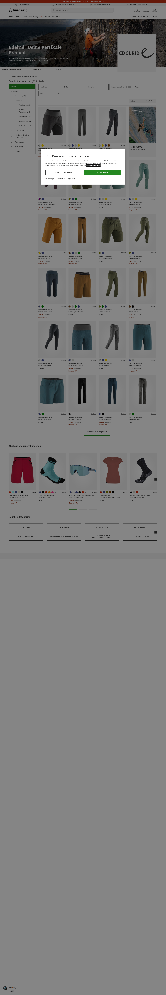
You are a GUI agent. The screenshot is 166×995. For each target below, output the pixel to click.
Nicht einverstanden (63, 172)
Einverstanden (102, 172)
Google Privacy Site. (93, 165)
